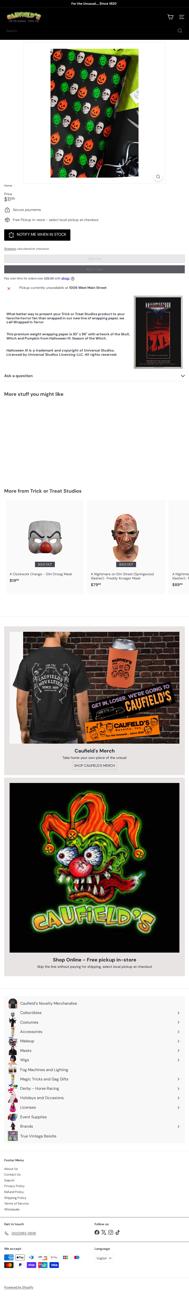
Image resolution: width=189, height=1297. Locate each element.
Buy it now (94, 269)
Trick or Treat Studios (56, 491)
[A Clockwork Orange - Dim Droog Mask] (45, 543)
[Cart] (170, 17)
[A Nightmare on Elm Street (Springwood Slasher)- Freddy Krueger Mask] (126, 545)
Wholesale (11, 1209)
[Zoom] (158, 176)
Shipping (10, 249)
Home (8, 185)
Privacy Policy (14, 1186)
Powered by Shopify (18, 1287)
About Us (11, 1169)
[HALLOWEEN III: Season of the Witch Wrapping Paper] (35, 439)
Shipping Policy (15, 1198)
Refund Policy (14, 1192)
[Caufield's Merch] (94, 688)
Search (9, 1180)
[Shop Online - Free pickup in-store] (94, 868)
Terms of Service (16, 1203)
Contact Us (12, 1174)
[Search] (180, 31)
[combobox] (94, 31)
